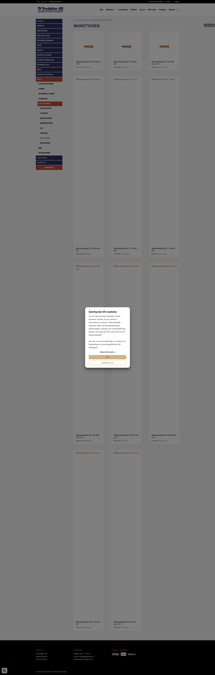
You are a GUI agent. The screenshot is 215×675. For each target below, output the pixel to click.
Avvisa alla (107, 363)
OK (107, 357)
